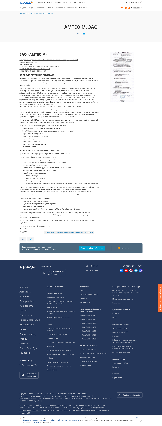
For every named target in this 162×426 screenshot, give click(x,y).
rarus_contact (94, 270)
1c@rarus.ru (125, 248)
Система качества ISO (120, 332)
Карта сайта (117, 378)
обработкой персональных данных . (65, 420)
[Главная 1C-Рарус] (27, 2)
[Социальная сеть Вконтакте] (121, 270)
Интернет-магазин (54, 2)
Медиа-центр (72, 8)
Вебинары (83, 298)
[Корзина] (126, 8)
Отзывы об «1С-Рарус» (88, 346)
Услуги (49, 324)
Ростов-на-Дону (28, 334)
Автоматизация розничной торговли (60, 354)
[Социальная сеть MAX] (140, 270)
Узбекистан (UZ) (28, 365)
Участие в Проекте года (88, 361)
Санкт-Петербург (29, 348)
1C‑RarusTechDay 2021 (88, 335)
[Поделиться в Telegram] (83, 34)
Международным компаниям (57, 362)
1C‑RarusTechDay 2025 (88, 319)
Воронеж (25, 296)
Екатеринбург (27, 301)
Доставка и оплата (69, 2)
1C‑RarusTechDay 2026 (88, 315)
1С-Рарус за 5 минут (119, 328)
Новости (115, 314)
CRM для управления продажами (59, 350)
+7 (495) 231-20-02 (132, 2)
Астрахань (25, 291)
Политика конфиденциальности (73, 394)
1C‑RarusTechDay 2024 (88, 323)
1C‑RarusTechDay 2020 (88, 339)
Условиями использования (124, 418)
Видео (114, 317)
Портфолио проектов (87, 357)
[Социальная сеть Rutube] (131, 270)
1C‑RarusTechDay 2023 (88, 327)
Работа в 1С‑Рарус (119, 359)
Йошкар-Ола (26, 305)
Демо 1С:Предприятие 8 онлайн (58, 317)
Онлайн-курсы (85, 302)
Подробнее (44, 422)
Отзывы (51, 8)
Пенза (23, 329)
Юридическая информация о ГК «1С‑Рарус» (38, 394)
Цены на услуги (52, 370)
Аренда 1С (50, 346)
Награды (115, 336)
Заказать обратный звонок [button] (92, 248)
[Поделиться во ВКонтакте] (78, 34)
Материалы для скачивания (122, 299)
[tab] (27, 8)
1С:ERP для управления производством (61, 342)
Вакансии (115, 367)
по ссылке (24, 413)
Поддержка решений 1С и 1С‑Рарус (126, 287)
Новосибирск (27, 324)
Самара (24, 343)
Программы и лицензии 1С (56, 297)
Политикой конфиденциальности (35, 420)
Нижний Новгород (30, 319)
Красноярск (26, 315)
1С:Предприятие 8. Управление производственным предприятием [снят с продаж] (69, 232)
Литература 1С (52, 307)
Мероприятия (41, 8)
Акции (82, 291)
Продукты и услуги (27, 8)
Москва (24, 286)
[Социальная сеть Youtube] (126, 270)
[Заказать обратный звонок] (141, 2)
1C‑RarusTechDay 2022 (88, 331)
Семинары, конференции (89, 294)
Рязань (23, 338)
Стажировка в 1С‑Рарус (120, 363)
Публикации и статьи (121, 310)
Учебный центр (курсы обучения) (59, 366)
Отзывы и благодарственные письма (40, 13)
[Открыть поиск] (122, 8)
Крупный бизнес (53, 338)
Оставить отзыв (85, 365)
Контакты (81, 2)
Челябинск (25, 352)
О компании (83, 8)
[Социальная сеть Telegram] (136, 270)
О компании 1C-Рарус (120, 324)
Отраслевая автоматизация (57, 334)
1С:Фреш (50, 358)
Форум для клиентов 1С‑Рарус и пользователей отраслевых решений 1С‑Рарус (126, 293)
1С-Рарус (23, 13)
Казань (23, 310)
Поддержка (60, 8)
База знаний (117, 303)
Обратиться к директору (121, 352)
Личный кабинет (56, 287)
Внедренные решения (88, 350)
